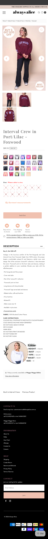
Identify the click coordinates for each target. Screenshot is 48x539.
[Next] (41, 58)
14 (32, 188)
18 (6, 194)
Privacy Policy (8, 469)
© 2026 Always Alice (10, 517)
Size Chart (7, 440)
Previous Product (28, 392)
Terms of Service (8, 472)
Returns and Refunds (10, 466)
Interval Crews (11, 21)
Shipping (6, 459)
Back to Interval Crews (11, 392)
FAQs (5, 437)
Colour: (5, 154)
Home (4, 21)
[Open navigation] (4, 12)
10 (19, 188)
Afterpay (6, 443)
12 (25, 188)
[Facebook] (5, 501)
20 (12, 194)
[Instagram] (10, 501)
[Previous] (6, 58)
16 (38, 188)
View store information (12, 376)
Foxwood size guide (9, 311)
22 (19, 194)
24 (25, 194)
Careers (6, 449)
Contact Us (7, 446)
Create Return (8, 462)
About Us (6, 434)
